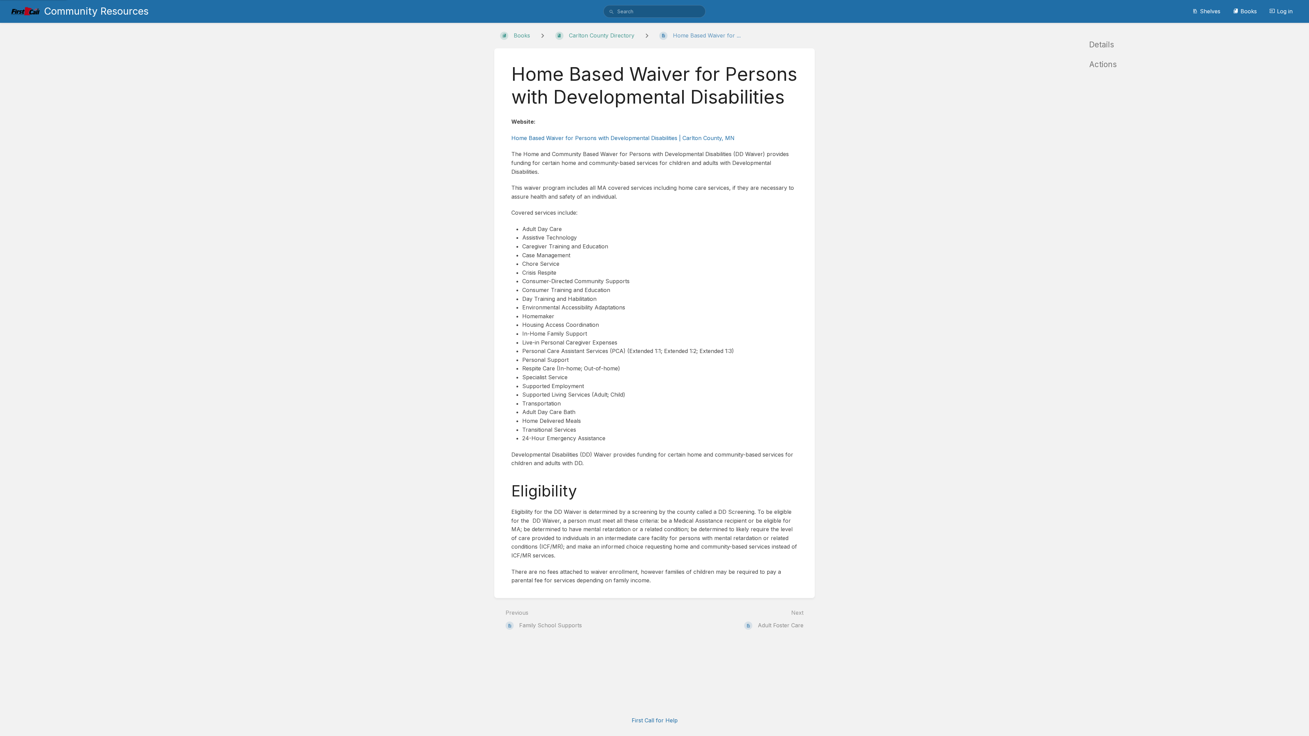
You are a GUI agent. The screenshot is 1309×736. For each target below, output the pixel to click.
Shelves (1210, 11)
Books (1248, 11)
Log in (1285, 11)
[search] (654, 11)
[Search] (611, 12)
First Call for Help (655, 720)
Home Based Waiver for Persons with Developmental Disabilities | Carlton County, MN (623, 138)
